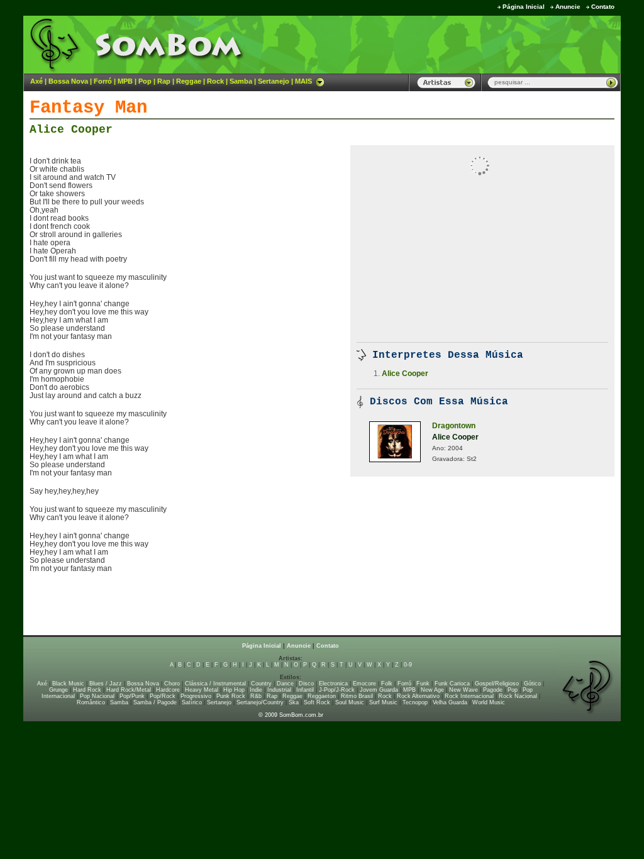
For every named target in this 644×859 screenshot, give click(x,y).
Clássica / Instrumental (215, 683)
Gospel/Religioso (497, 683)
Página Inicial (523, 6)
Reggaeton (322, 696)
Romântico (91, 702)
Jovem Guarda (379, 690)
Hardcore (168, 690)
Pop (145, 81)
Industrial (279, 690)
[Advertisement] (464, 44)
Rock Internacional (469, 696)
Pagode (492, 690)
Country (261, 683)
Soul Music (349, 702)
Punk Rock (230, 696)
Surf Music (383, 702)
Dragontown (453, 426)
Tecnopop (415, 702)
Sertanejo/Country (260, 702)
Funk (423, 683)
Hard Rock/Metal (128, 690)
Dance (285, 683)
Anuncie (567, 6)
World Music (488, 702)
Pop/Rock (162, 696)
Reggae (188, 81)
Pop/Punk (132, 696)
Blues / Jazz (105, 683)
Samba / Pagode (155, 702)
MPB (125, 81)
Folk (386, 683)
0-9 (408, 665)
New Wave (463, 690)
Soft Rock (317, 702)
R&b (256, 696)
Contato (602, 6)
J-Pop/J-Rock (337, 690)
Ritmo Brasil (357, 696)
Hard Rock (87, 690)
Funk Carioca (452, 683)
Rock (215, 81)
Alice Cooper (71, 129)
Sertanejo (273, 81)
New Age (432, 690)
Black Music (68, 683)
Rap (163, 81)
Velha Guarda (450, 702)
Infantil (305, 690)
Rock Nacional (518, 696)
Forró (103, 81)
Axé (36, 81)
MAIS (303, 81)
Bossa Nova (68, 81)
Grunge (58, 690)
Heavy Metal (201, 690)
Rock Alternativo (418, 696)
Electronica (333, 683)
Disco (306, 683)
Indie (256, 690)
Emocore (364, 683)
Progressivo (195, 696)
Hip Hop (234, 690)
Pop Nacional (97, 696)
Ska (294, 702)
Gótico (532, 683)
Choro (172, 683)
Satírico (192, 702)
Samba (241, 81)
